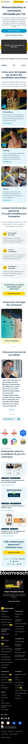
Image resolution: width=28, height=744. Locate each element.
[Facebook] (1, 718)
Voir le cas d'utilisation (7, 485)
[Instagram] (4, 718)
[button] (14, 138)
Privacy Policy (4, 731)
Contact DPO (11, 731)
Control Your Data (18, 731)
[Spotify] (8, 718)
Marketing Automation (15, 478)
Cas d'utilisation (5, 478)
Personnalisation (13, 528)
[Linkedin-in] (6, 718)
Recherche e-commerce (15, 503)
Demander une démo (18, 1)
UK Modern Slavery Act (13, 734)
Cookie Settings (4, 734)
